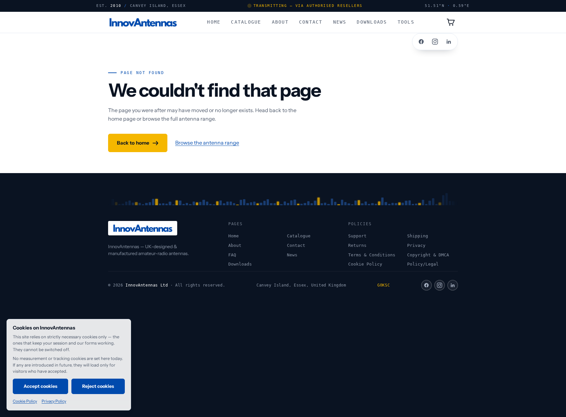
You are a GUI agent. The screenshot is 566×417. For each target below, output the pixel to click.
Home (213, 21)
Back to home (133, 143)
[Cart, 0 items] (450, 22)
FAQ (232, 254)
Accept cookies (41, 386)
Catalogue (246, 21)
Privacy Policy (54, 401)
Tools (406, 21)
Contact (311, 21)
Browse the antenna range (207, 142)
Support (357, 235)
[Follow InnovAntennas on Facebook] (421, 41)
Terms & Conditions (371, 254)
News (340, 21)
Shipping (417, 235)
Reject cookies (98, 386)
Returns (357, 245)
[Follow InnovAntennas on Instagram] (435, 41)
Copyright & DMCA (428, 254)
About (280, 21)
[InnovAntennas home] (143, 22)
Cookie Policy (365, 264)
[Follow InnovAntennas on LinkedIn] (448, 41)
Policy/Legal (423, 264)
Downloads (372, 21)
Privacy (416, 245)
